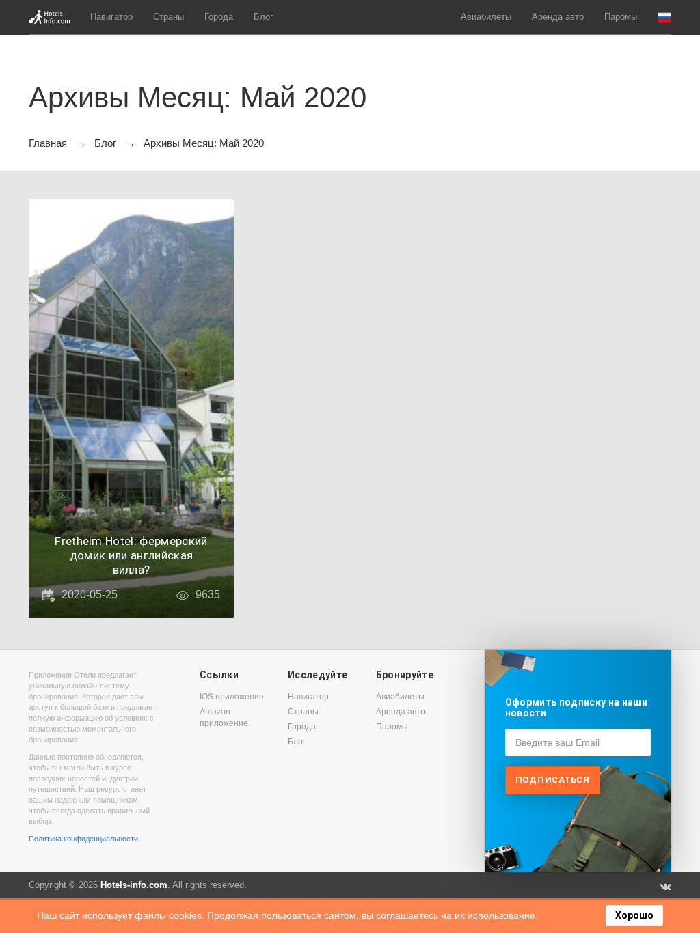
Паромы (620, 17)
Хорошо (634, 915)
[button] (664, 17)
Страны (168, 17)
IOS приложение (232, 696)
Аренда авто (558, 17)
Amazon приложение (224, 717)
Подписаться (552, 780)
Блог (263, 17)
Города (218, 17)
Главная (48, 143)
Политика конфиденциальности (83, 839)
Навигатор (111, 17)
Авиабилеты (486, 17)
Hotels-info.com (133, 885)
